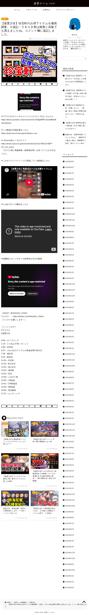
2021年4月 (69, 471)
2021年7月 (69, 453)
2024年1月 (69, 278)
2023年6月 (69, 319)
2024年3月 (69, 267)
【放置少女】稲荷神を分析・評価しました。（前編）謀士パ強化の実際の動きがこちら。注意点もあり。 (75, 111)
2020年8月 (69, 517)
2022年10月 (70, 366)
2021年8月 (69, 447)
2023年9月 (69, 301)
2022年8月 (69, 377)
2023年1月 (69, 348)
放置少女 (4, 19)
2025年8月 (69, 167)
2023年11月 (70, 290)
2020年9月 (69, 512)
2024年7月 (69, 243)
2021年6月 (69, 459)
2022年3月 (69, 407)
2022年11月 (70, 360)
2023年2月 (69, 342)
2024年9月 (69, 231)
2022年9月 (69, 372)
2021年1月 (69, 488)
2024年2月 (69, 272)
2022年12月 (70, 354)
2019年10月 (70, 558)
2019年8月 (69, 564)
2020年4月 (69, 535)
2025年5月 (69, 185)
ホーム (17, 10)
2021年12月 (70, 424)
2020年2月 (69, 547)
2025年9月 (69, 161)
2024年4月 (69, 261)
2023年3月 (69, 337)
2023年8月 (69, 307)
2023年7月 (69, 313)
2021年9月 (69, 442)
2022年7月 (69, 383)
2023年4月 (69, 331)
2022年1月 (69, 418)
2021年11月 (70, 430)
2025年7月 (69, 173)
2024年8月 (69, 237)
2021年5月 (69, 465)
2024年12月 (70, 214)
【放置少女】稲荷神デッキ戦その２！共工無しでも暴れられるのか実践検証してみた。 (75, 80)
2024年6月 (69, 249)
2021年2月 (69, 482)
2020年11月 (70, 500)
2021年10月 (70, 436)
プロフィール (31, 10)
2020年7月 (69, 523)
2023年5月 (69, 325)
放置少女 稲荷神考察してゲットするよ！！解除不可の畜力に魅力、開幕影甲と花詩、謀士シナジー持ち (75, 139)
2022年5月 (69, 395)
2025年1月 (69, 208)
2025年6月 (69, 179)
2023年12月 (70, 284)
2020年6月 (69, 529)
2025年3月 (69, 196)
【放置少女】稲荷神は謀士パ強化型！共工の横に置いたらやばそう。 (75, 126)
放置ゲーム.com (44, 3)
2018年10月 (70, 570)
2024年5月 (69, 255)
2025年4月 (69, 191)
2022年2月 (69, 412)
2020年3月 (69, 541)
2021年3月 (69, 477)
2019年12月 (70, 553)
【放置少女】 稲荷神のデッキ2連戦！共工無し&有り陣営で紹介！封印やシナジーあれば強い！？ (76, 95)
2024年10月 (70, 226)
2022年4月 (69, 401)
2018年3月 (69, 576)
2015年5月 (69, 587)
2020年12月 (70, 494)
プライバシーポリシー (65, 10)
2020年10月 (70, 506)
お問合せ (46, 10)
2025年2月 (69, 202)
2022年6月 (69, 389)
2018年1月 (69, 582)
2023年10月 (70, 296)
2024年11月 (70, 220)
